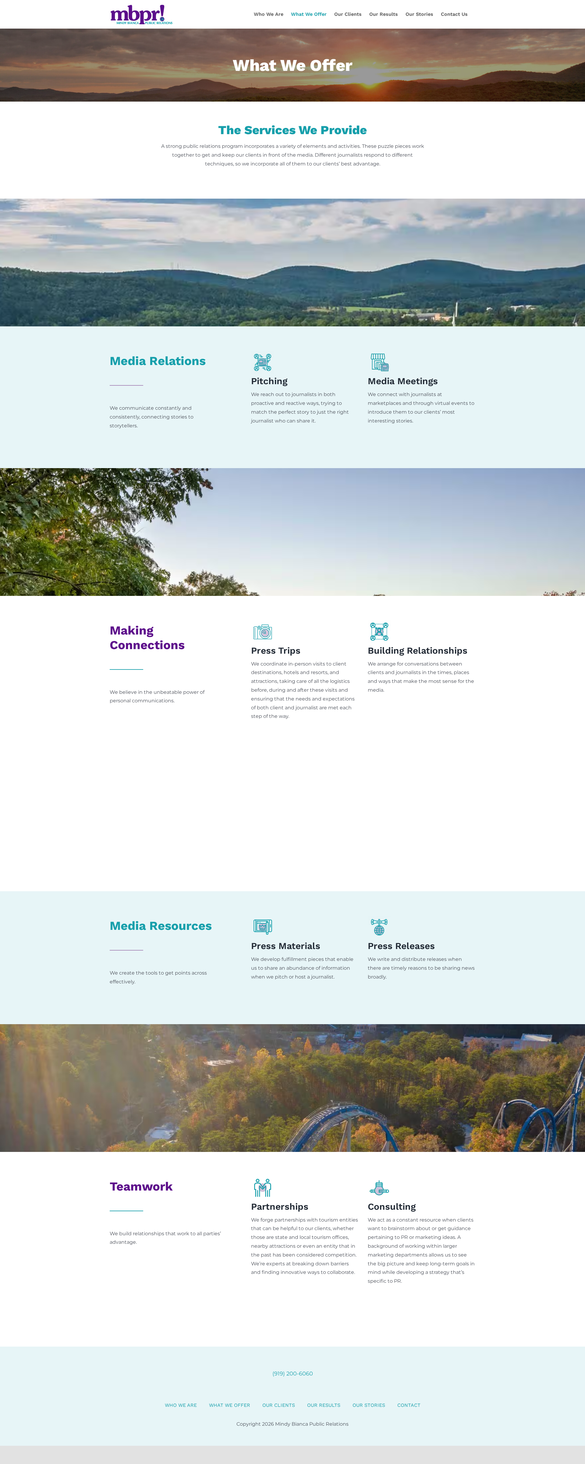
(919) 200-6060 (292, 1373)
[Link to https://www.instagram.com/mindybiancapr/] (292, 1391)
